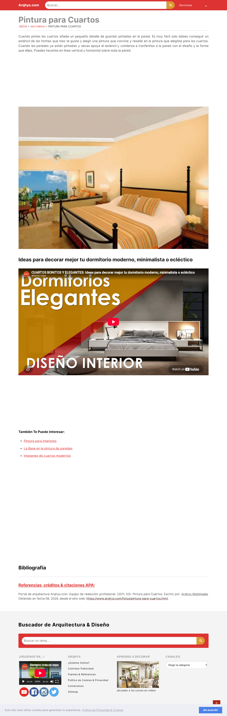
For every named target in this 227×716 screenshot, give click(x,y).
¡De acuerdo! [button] (210, 710)
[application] (40, 673)
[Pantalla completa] (57, 681)
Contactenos (76, 685)
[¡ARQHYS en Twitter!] (54, 692)
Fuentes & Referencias (82, 674)
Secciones (185, 5)
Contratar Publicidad (81, 668)
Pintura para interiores (40, 441)
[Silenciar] (52, 681)
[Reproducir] (23, 681)
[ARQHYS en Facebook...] (34, 692)
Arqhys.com (28, 5)
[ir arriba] (216, 704)
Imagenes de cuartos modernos (47, 456)
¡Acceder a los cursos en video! (136, 690)
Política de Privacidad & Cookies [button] (102, 710)
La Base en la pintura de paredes (48, 448)
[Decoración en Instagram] (44, 692)
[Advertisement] (113, 80)
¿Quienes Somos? (79, 662)
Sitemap (73, 691)
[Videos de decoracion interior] (24, 692)
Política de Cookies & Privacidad (88, 680)
